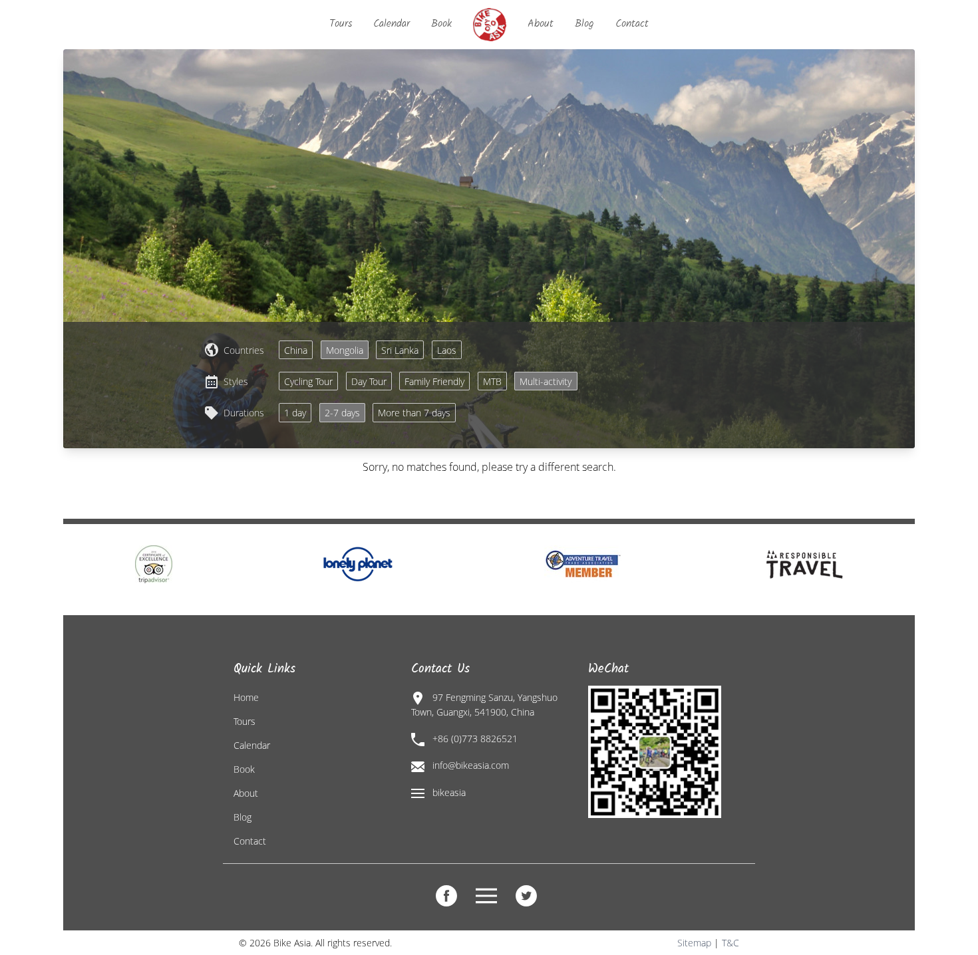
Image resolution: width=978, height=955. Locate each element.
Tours (340, 23)
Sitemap (694, 942)
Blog (584, 23)
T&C (730, 942)
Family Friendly (434, 381)
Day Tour (369, 381)
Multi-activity (545, 381)
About (541, 23)
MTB (492, 381)
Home (246, 697)
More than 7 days (414, 412)
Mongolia (344, 350)
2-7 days (342, 412)
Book (441, 23)
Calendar (391, 23)
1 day (295, 412)
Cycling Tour (308, 381)
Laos (446, 350)
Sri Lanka (399, 350)
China (295, 350)
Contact (632, 23)
